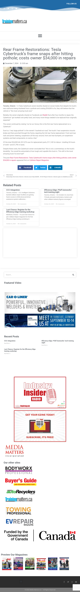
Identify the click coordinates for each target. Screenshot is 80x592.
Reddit (45, 115)
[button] (40, 35)
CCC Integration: (13, 190)
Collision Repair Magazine (39, 160)
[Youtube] (16, 8)
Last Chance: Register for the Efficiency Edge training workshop (20, 211)
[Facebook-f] (4, 8)
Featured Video (12, 282)
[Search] (73, 274)
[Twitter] (8, 8)
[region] (40, 309)
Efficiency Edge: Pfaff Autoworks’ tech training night (58, 191)
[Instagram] (12, 8)
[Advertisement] (40, 242)
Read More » (7, 343)
